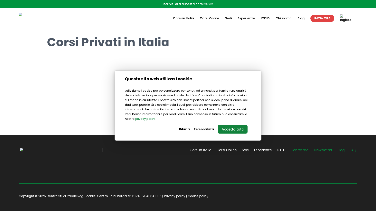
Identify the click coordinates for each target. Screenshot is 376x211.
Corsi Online (227, 150)
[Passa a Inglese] (346, 18)
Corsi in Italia (201, 150)
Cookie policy (198, 196)
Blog (341, 150)
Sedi (245, 150)
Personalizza (204, 129)
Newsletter (323, 150)
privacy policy (145, 118)
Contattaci (300, 150)
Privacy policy (174, 196)
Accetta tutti (233, 129)
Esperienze (263, 150)
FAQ (353, 150)
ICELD (281, 150)
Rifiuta (184, 129)
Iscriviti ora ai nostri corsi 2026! (188, 4)
